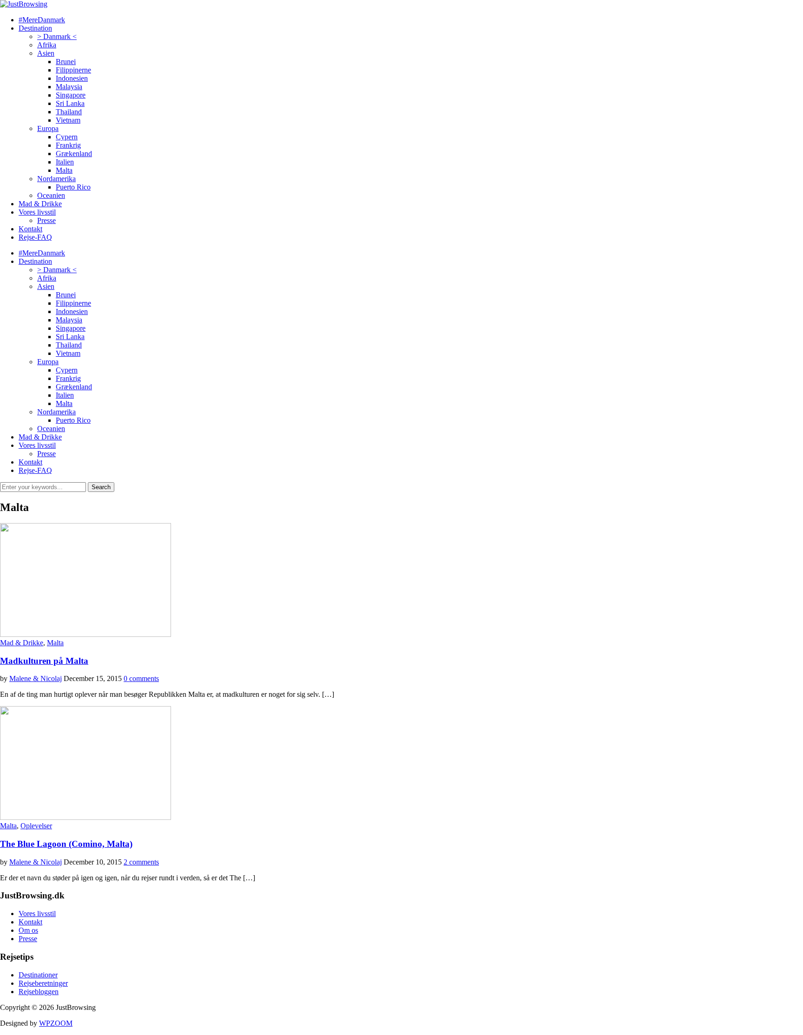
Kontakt (30, 229)
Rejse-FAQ (35, 237)
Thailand (69, 112)
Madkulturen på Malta (44, 661)
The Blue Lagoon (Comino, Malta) (66, 844)
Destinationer (38, 975)
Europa (48, 128)
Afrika (46, 45)
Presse (46, 220)
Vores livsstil (37, 212)
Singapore (71, 95)
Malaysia (69, 87)
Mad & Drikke (40, 204)
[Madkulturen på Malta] (85, 634)
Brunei (66, 62)
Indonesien (72, 78)
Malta (64, 170)
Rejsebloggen (39, 992)
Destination (35, 28)
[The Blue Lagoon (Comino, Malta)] (85, 817)
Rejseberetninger (43, 983)
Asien (45, 53)
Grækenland (74, 153)
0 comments (141, 678)
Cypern (67, 137)
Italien (65, 162)
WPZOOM (55, 1023)
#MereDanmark (42, 20)
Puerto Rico (73, 187)
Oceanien (51, 195)
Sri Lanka (70, 103)
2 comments (141, 862)
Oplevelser (36, 826)
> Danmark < (57, 36)
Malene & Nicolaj (35, 678)
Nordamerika (56, 179)
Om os (28, 930)
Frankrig (68, 145)
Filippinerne (73, 70)
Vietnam (68, 120)
